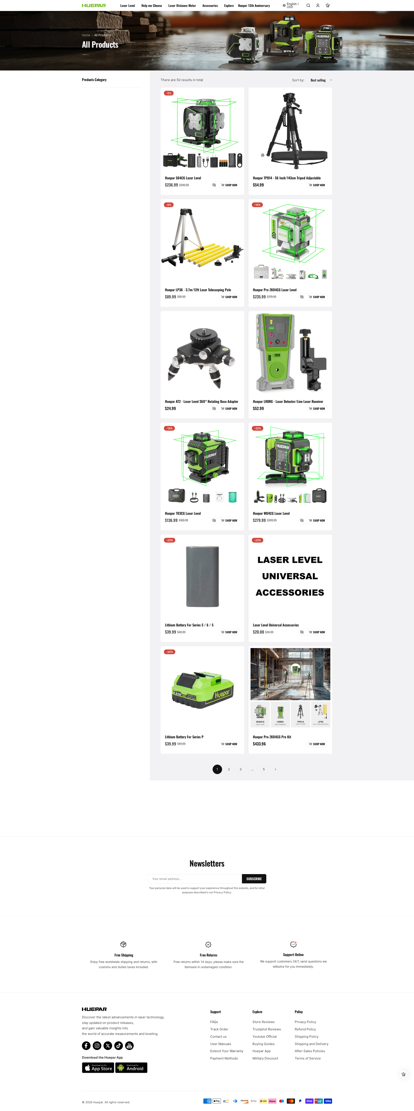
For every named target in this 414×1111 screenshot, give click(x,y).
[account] (318, 5)
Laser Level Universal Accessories (276, 624)
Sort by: (298, 80)
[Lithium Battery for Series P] (202, 688)
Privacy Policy (305, 1022)
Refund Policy (305, 1029)
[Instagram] (97, 1045)
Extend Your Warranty (226, 1051)
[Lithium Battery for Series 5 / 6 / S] (202, 576)
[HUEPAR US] (94, 5)
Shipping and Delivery (311, 1044)
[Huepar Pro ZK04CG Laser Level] (290, 241)
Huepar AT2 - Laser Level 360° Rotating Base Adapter (201, 401)
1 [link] (217, 769)
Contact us (218, 1036)
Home (86, 35)
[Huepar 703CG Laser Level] (202, 464)
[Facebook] (86, 1045)
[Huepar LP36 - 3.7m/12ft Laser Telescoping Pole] (202, 241)
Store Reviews (263, 1022)
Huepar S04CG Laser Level (183, 177)
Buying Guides (263, 1044)
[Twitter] (108, 1045)
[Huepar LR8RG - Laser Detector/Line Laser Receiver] (290, 353)
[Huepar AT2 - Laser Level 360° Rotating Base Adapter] (202, 353)
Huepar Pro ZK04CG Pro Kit (272, 736)
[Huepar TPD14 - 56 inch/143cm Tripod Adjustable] (290, 129)
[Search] (308, 5)
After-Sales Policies (310, 1051)
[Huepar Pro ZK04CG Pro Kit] (290, 688)
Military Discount (265, 1058)
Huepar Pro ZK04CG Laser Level (274, 289)
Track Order (219, 1029)
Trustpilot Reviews (266, 1029)
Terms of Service (308, 1058)
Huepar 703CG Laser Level (183, 513)
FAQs (214, 1022)
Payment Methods (224, 1058)
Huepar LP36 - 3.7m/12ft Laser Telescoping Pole (198, 289)
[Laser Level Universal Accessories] (290, 576)
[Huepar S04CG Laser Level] (202, 129)
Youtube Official (264, 1036)
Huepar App (261, 1051)
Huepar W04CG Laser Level (271, 513)
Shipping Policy (306, 1036)
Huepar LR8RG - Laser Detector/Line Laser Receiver (288, 401)
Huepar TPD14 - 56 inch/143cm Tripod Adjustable (287, 177)
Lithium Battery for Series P (184, 736)
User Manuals (220, 1044)
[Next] (275, 769)
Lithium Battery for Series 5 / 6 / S (189, 624)
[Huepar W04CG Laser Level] (290, 464)
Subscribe (254, 878)
